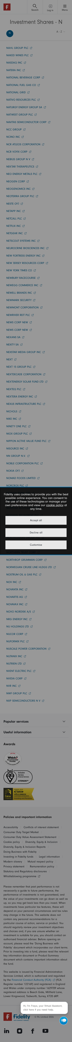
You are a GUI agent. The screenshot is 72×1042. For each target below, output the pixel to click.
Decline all (36, 532)
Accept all (36, 520)
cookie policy (54, 505)
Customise (36, 545)
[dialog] (36, 521)
